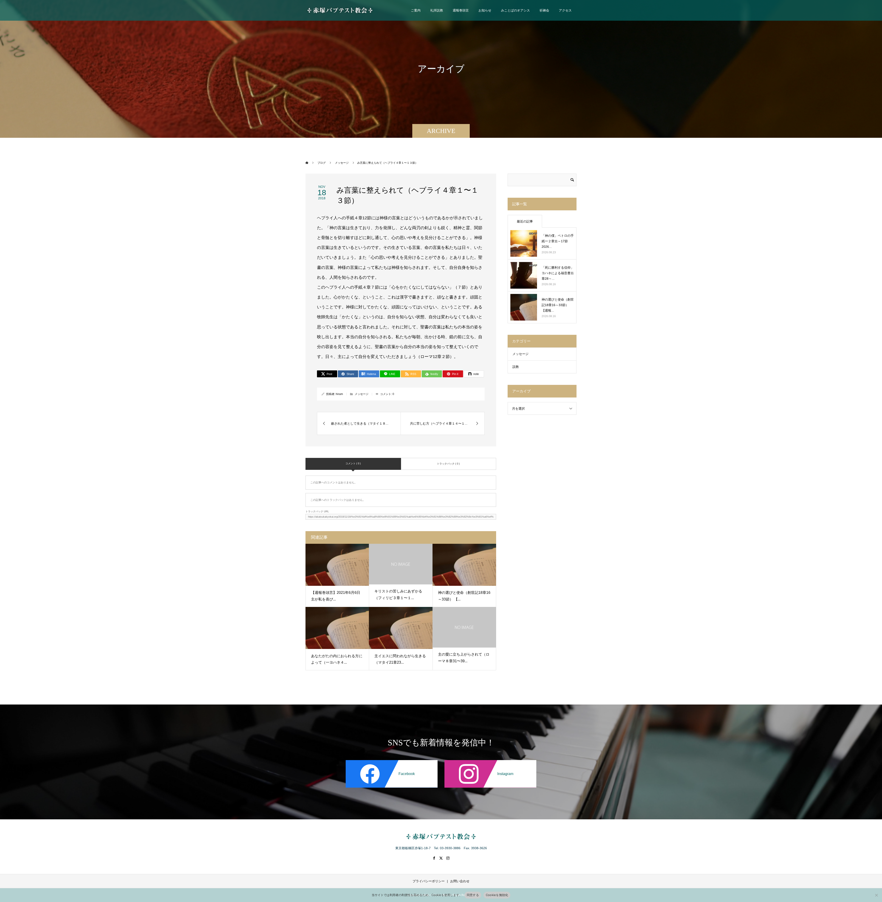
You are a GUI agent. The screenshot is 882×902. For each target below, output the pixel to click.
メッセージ (361, 394)
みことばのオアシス (515, 10)
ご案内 (416, 10)
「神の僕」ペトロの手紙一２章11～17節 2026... (558, 241)
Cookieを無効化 (497, 895)
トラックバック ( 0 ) (448, 463)
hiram (339, 394)
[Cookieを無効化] (876, 895)
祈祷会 (544, 10)
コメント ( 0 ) (353, 463)
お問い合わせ (459, 881)
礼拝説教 (436, 10)
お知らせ (484, 10)
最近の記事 (525, 221)
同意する (473, 895)
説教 (515, 367)
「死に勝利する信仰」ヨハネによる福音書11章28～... (558, 273)
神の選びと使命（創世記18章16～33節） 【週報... (558, 305)
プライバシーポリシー (429, 881)
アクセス (565, 10)
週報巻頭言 (461, 10)
